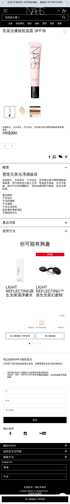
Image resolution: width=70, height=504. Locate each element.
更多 (4, 129)
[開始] (64, 17)
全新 (10, 23)
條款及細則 (40, 487)
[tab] (35, 446)
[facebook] (10, 434)
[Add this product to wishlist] (65, 33)
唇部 (44, 23)
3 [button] (35, 344)
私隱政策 (28, 487)
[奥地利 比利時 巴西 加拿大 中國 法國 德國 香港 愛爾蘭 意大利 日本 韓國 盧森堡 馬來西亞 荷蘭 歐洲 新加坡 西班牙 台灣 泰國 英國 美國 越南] (34, 467)
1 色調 (61, 316)
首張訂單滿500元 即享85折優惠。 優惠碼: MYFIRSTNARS (35, 2)
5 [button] (40, 344)
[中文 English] (34, 477)
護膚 (59, 23)
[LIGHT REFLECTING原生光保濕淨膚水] (20, 270)
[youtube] (42, 433)
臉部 (30, 23)
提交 (35, 420)
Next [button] (67, 3)
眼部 (52, 23)
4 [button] (38, 344)
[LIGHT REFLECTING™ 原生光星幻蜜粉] (50, 270)
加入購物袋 (35, 499)
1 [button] (30, 344)
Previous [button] (3, 3)
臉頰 (37, 23)
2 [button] (33, 344)
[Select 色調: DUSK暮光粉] (41, 322)
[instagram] (25, 434)
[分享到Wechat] (60, 157)
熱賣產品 (20, 23)
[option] (35, 2)
